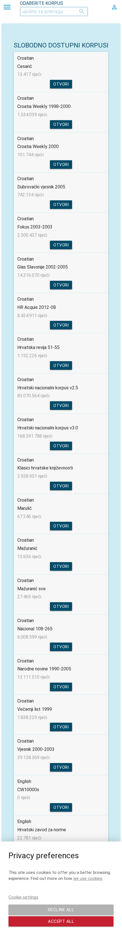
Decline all (61, 909)
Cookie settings (23, 897)
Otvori (61, 84)
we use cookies (87, 878)
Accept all (61, 921)
